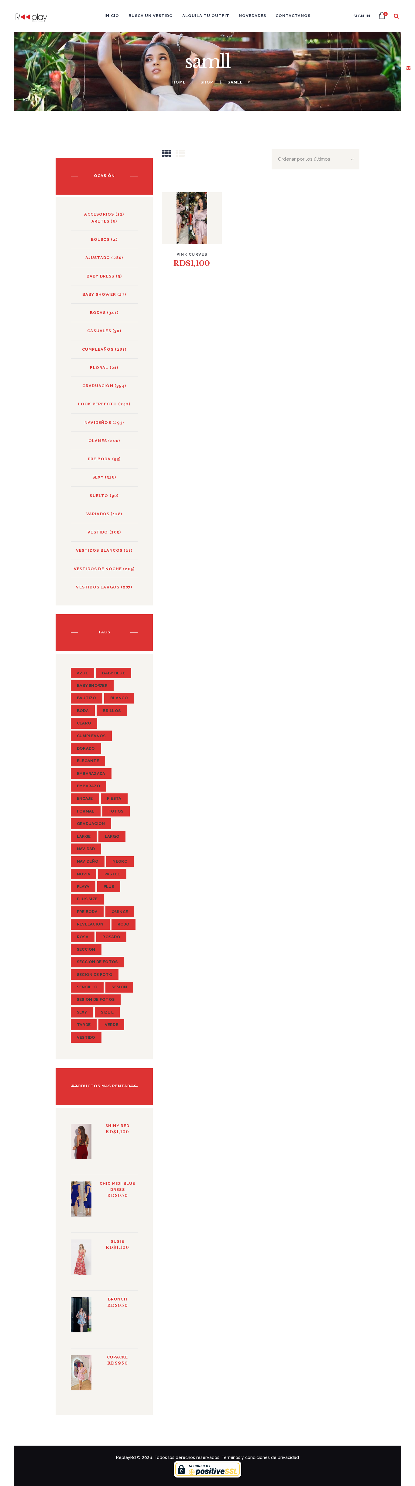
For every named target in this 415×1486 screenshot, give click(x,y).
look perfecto (97, 404)
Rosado (111, 937)
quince (119, 911)
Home (179, 82)
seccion (86, 949)
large (84, 836)
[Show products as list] (180, 153)
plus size (87, 899)
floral (99, 367)
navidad (86, 849)
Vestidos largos (97, 587)
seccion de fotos (97, 961)
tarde (84, 1024)
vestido (97, 532)
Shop (207, 82)
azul (82, 673)
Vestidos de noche (98, 569)
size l (107, 1012)
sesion (119, 987)
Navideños (97, 422)
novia (84, 874)
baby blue (113, 673)
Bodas (98, 312)
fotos (116, 811)
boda (83, 710)
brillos (112, 710)
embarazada (91, 773)
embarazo (88, 786)
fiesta (114, 798)
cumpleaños (91, 736)
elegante (88, 760)
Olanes (97, 440)
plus (109, 886)
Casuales (99, 331)
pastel (112, 874)
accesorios (99, 214)
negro (120, 861)
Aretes (100, 221)
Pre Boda (99, 459)
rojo (123, 924)
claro (84, 723)
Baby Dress (101, 276)
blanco (119, 698)
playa (83, 886)
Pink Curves (192, 254)
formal (85, 811)
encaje (85, 798)
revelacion (90, 924)
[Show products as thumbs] (166, 153)
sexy (82, 1012)
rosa (82, 937)
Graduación (97, 385)
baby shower (99, 294)
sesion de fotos (96, 999)
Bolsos (100, 239)
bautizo (86, 698)
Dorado (86, 748)
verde (111, 1024)
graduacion (91, 823)
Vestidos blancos (99, 550)
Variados (98, 514)
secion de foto (94, 974)
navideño (87, 861)
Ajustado (97, 257)
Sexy (98, 477)
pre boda (87, 911)
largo (112, 836)
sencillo (87, 987)
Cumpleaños (98, 349)
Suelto (99, 495)
